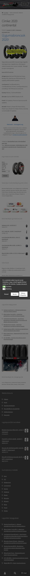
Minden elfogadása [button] (23, 294)
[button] (4, 287)
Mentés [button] (15, 294)
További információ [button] (21, 284)
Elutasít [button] (6, 294)
